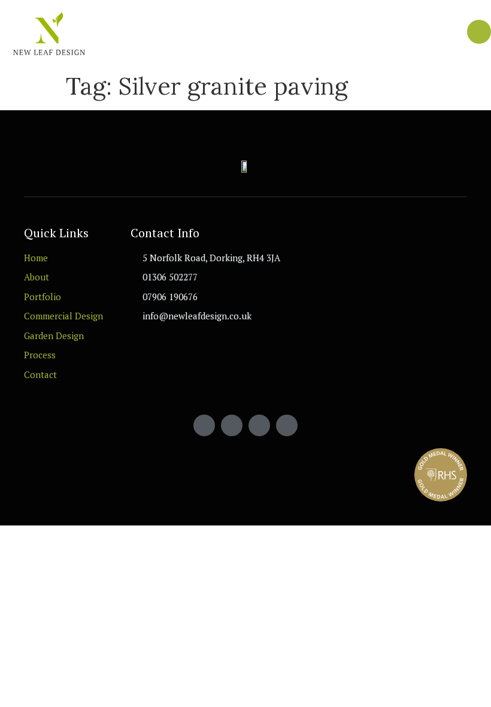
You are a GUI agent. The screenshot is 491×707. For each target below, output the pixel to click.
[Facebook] (204, 425)
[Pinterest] (287, 425)
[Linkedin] (259, 425)
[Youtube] (232, 425)
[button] (455, 33)
